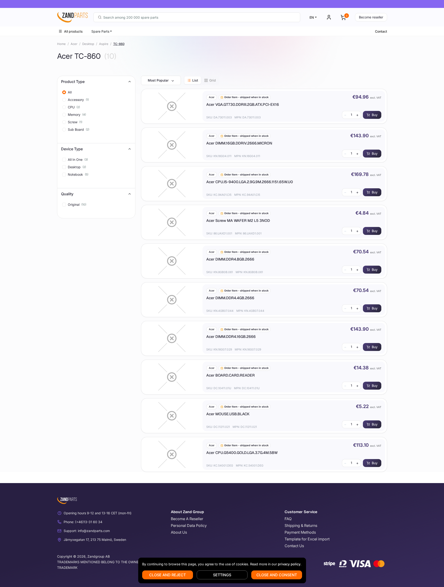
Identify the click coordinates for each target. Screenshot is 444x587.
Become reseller (371, 17)
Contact (381, 31)
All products (73, 31)
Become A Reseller (187, 518)
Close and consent (276, 575)
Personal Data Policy (189, 525)
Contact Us (294, 545)
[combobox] (196, 17)
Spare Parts (100, 31)
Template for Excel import (307, 539)
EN (312, 17)
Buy (375, 115)
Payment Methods (300, 532)
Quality (67, 194)
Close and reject (167, 575)
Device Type (72, 149)
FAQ (288, 518)
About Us (179, 532)
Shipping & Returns (301, 525)
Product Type (73, 81)
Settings (222, 575)
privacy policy (289, 564)
